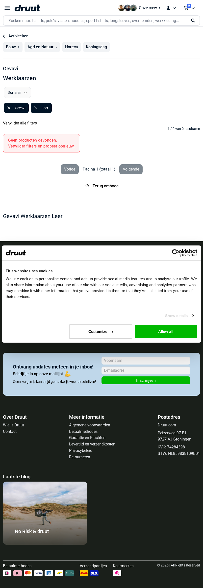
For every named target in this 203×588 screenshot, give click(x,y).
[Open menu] (7, 8)
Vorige (69, 169)
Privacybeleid (80, 450)
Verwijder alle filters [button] (20, 123)
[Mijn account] (171, 7)
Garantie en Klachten (87, 437)
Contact (10, 431)
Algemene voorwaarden (89, 425)
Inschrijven (146, 380)
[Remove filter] (9, 108)
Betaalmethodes (83, 431)
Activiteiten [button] (18, 36)
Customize (97, 331)
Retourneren (79, 457)
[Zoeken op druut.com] (101, 20)
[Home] (27, 7)
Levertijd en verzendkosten (92, 444)
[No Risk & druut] (45, 543)
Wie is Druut (13, 425)
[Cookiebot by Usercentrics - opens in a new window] (175, 253)
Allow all (165, 331)
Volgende (131, 169)
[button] (13, 47)
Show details (176, 316)
